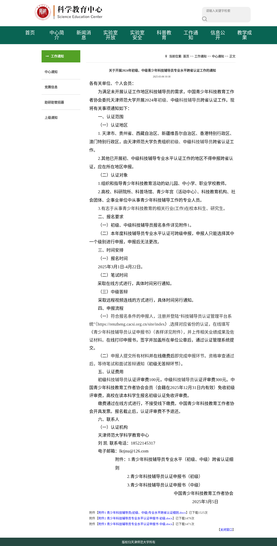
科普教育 (164, 35)
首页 (30, 32)
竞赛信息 (51, 87)
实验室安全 (137, 35)
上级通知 (51, 117)
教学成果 (244, 35)
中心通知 (51, 72)
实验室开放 (110, 35)
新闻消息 (83, 35)
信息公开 (217, 35)
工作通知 (191, 35)
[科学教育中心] (105, 19)
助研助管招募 (54, 102)
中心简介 (56, 35)
